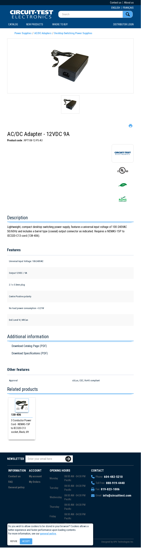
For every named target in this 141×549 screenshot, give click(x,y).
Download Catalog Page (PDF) (29, 346)
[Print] (130, 125)
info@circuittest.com (117, 495)
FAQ (10, 481)
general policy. (48, 533)
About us (129, 2)
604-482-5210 (113, 477)
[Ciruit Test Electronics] (31, 14)
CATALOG (13, 24)
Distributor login (123, 24)
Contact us (115, 2)
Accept (26, 541)
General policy (16, 487)
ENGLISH (115, 7)
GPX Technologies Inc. (123, 542)
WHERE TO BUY (60, 24)
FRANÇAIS (128, 7)
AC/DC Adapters (43, 33)
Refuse (13, 541)
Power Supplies (23, 33)
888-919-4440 (115, 483)
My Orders (34, 481)
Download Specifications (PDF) (30, 353)
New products (34, 24)
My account (35, 476)
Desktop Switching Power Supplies (73, 33)
